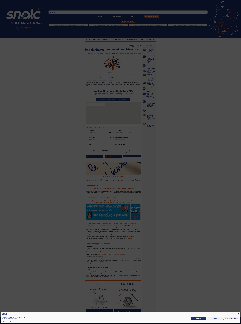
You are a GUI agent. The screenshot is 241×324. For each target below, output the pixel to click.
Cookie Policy (4, 321)
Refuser (215, 318)
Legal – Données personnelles (12, 321)
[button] (238, 314)
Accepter (198, 318)
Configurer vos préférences (231, 318)
